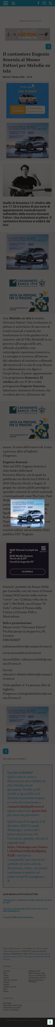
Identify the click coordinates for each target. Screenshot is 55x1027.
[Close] (44, 499)
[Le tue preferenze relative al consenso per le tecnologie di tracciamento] (50, 1022)
